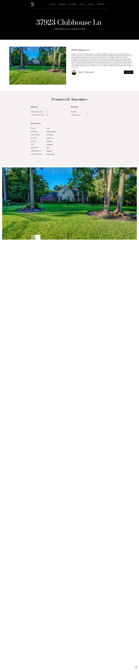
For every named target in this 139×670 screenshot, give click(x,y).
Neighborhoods (62, 4)
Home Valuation (72, 4)
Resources (81, 4)
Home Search (52, 4)
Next (38, 237)
